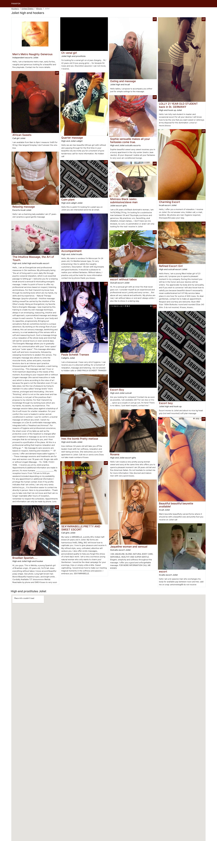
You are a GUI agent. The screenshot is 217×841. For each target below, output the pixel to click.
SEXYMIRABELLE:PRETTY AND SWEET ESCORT (80, 528)
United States (27, 8)
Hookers (15, 8)
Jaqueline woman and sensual (128, 546)
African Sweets (21, 134)
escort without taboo (123, 279)
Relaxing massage (23, 206)
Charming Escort (169, 202)
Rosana (114, 454)
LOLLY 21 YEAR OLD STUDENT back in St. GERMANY (178, 105)
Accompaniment (71, 251)
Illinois (39, 8)
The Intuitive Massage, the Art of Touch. (33, 258)
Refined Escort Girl (171, 266)
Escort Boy (117, 389)
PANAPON (15, 3)
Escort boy (166, 403)
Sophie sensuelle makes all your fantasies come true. (130, 140)
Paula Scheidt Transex (75, 354)
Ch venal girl (69, 52)
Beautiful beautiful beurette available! (176, 505)
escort (163, 571)
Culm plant (68, 199)
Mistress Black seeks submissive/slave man (124, 200)
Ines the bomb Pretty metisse (79, 438)
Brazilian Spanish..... (24, 557)
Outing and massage (123, 81)
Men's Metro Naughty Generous (32, 54)
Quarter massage (72, 137)
